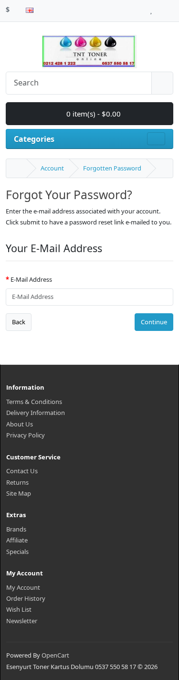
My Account (23, 587)
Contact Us (22, 471)
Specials (17, 551)
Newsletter (21, 620)
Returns (17, 482)
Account (52, 168)
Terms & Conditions (34, 401)
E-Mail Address (31, 279)
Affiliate (17, 540)
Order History (25, 598)
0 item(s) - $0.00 (92, 113)
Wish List (19, 609)
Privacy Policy (25, 435)
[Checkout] (170, 8)
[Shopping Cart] (160, 8)
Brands (16, 529)
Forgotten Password (112, 168)
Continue (154, 322)
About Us (19, 424)
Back (18, 322)
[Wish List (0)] (151, 8)
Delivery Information (35, 412)
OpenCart (55, 655)
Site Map (18, 493)
